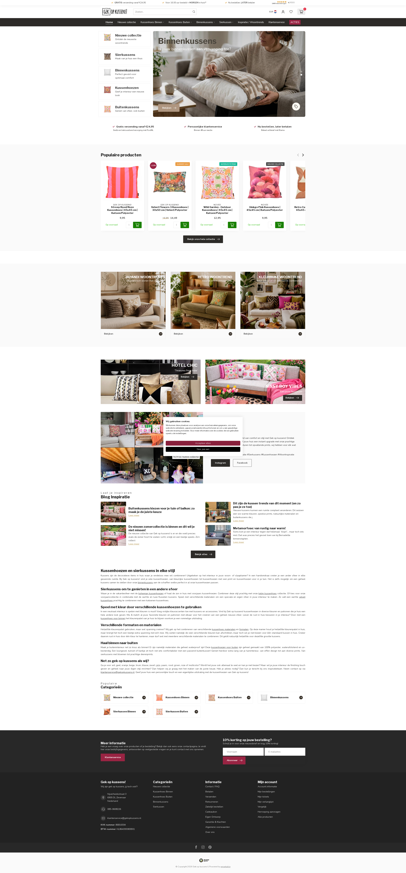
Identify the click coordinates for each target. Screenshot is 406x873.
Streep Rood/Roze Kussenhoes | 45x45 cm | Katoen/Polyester (122, 210)
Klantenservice (276, 22)
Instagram (220, 462)
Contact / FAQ (212, 786)
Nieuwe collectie (127, 22)
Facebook (242, 462)
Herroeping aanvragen (269, 811)
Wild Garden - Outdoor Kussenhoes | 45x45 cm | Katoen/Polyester (217, 210)
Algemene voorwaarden (217, 827)
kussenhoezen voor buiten (224, 647)
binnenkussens (145, 582)
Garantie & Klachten (215, 821)
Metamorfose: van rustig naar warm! (259, 528)
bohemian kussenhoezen (151, 593)
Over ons (210, 832)
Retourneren (211, 801)
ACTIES (295, 22)
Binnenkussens (204, 22)
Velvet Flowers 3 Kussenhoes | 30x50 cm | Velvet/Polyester (169, 208)
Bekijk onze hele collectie (201, 239)
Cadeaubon (211, 811)
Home (109, 22)
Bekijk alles (201, 554)
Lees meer (133, 515)
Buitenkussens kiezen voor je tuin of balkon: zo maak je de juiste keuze (161, 510)
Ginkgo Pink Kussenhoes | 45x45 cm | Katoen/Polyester (264, 208)
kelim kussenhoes (268, 593)
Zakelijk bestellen (214, 806)
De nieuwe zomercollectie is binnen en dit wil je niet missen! (161, 528)
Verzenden (210, 796)
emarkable (225, 866)
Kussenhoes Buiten (179, 22)
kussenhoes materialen (223, 629)
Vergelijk (262, 806)
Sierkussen (225, 22)
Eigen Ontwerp (213, 816)
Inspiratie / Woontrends (251, 22)
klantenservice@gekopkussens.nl (117, 672)
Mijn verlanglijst (265, 801)
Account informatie (267, 786)
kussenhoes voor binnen (113, 618)
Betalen (209, 791)
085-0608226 (114, 809)
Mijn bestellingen (266, 791)
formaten (244, 629)
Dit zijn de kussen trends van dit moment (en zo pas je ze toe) (267, 505)
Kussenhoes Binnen (151, 22)
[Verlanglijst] (291, 12)
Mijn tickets (263, 796)
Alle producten (265, 816)
